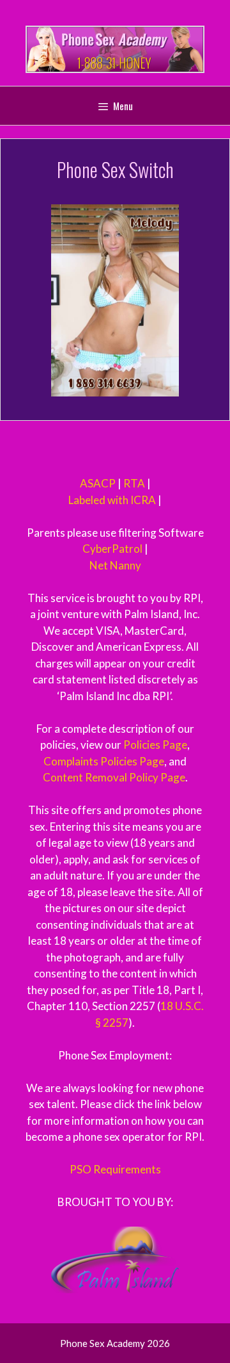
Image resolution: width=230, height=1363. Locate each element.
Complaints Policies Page (103, 761)
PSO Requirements (115, 1169)
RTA (134, 483)
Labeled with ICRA (112, 500)
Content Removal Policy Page (114, 777)
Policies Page (155, 744)
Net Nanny (115, 565)
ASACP (98, 483)
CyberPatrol (112, 548)
